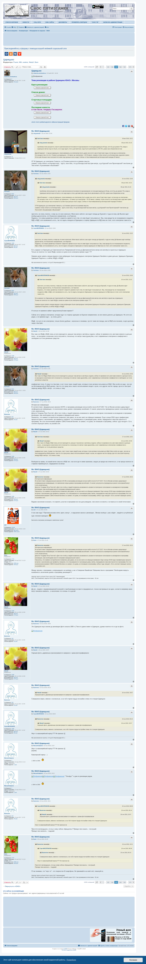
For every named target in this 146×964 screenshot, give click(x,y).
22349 (13, 527)
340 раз (16, 564)
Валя (36, 62)
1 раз (15, 764)
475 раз (16, 360)
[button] (96, 67)
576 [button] (130, 67)
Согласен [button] (133, 960)
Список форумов (11, 22)
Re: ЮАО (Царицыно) (40, 131)
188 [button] (120, 67)
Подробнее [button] (71, 960)
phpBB (65, 948)
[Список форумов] (17, 10)
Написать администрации (112, 22)
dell (5, 525)
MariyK (31, 62)
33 (12, 156)
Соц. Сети (37, 22)
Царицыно (8, 59)
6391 (12, 194)
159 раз (15, 358)
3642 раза (17, 531)
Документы (63, 22)
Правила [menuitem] (21, 27)
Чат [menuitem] (48, 27)
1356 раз (15, 563)
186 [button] (112, 67)
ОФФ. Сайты (49, 22)
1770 (12, 559)
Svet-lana (40, 138)
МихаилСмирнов (9, 758)
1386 (12, 243)
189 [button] (124, 67)
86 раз (15, 247)
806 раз (16, 198)
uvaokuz (25, 62)
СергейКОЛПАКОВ (9, 240)
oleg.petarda (7, 154)
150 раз (15, 196)
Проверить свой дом (79, 22)
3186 (12, 356)
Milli (20, 62)
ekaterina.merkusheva (10, 76)
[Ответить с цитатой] (131, 71)
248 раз (15, 246)
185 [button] (108, 67)
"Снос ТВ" (95, 22)
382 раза (15, 530)
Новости (26, 22)
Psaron (15, 62)
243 (12, 416)
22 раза (16, 81)
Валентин (7, 414)
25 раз (15, 419)
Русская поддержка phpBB (69, 950)
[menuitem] (13, 27)
